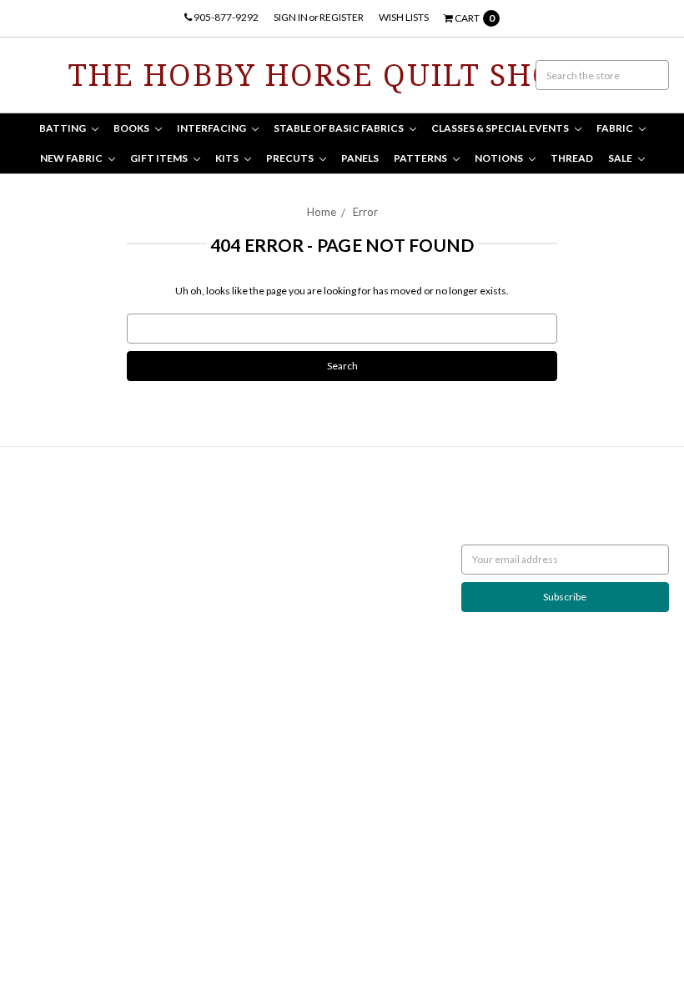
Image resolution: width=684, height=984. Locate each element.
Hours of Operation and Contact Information (58, 521)
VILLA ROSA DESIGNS (285, 611)
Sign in (291, 17)
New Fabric (72, 158)
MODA (253, 521)
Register (341, 17)
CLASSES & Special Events (501, 128)
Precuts (290, 158)
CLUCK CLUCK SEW (282, 626)
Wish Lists (404, 17)
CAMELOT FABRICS (281, 536)
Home (321, 211)
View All (256, 701)
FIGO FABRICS (270, 686)
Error (365, 211)
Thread (572, 158)
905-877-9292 (225, 17)
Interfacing (212, 128)
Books (132, 128)
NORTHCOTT (268, 506)
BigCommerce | (104, 792)
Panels (360, 158)
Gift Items (159, 158)
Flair (208, 792)
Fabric (615, 128)
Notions (500, 158)
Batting (63, 128)
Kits (227, 158)
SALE (621, 158)
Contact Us (39, 551)
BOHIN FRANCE (274, 671)
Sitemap (33, 596)
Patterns (421, 158)
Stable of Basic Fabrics (339, 128)
